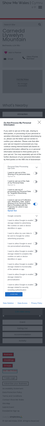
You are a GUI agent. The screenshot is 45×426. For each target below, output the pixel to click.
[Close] (40, 123)
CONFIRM (14, 294)
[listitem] (22, 167)
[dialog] (22, 213)
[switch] (35, 173)
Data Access (22, 303)
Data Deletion (8, 303)
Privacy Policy (36, 303)
